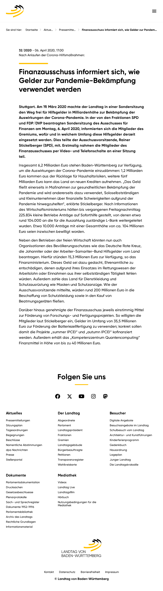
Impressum (112, 572)
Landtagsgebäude (70, 445)
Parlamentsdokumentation (23, 482)
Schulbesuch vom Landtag (127, 430)
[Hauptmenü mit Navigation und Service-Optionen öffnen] (154, 11)
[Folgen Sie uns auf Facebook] (57, 396)
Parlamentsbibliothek (19, 511)
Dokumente (16, 475)
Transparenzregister (71, 459)
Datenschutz (67, 572)
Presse (10, 454)
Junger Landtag (120, 459)
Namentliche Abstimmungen (24, 445)
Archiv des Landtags (19, 516)
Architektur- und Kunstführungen (131, 435)
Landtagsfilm (66, 492)
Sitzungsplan (14, 425)
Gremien (63, 440)
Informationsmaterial (19, 526)
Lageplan (116, 454)
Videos (62, 482)
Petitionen (64, 454)
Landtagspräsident (70, 430)
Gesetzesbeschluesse (19, 492)
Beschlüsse (13, 440)
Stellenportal (14, 459)
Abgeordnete (66, 420)
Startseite (31, 29)
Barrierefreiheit (90, 572)
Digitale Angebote (121, 420)
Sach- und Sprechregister (22, 502)
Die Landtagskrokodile (124, 464)
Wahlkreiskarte (67, 464)
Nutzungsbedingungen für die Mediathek (77, 503)
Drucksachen (14, 487)
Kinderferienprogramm (124, 440)
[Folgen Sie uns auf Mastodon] (105, 396)
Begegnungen (15, 435)
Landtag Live (66, 487)
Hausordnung (118, 449)
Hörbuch (63, 497)
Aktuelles (48, 29)
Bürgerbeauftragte (70, 449)
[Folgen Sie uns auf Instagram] (93, 396)
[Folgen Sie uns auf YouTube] (81, 396)
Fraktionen (64, 435)
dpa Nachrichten (17, 449)
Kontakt (49, 572)
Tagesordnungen (17, 430)
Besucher (118, 413)
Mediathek (67, 475)
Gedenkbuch (118, 445)
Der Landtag (69, 413)
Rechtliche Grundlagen (21, 521)
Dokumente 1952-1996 (20, 506)
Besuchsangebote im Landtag (129, 425)
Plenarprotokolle (16, 497)
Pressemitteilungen (67, 29)
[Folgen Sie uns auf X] (69, 396)
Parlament (64, 425)
